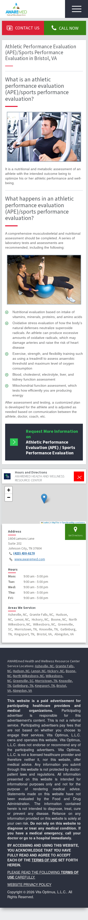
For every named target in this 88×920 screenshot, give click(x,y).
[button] (44, 499)
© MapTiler (54, 522)
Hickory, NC (55, 671)
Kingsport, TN (45, 685)
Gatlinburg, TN (23, 685)
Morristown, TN (46, 680)
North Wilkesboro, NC (28, 676)
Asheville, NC (44, 666)
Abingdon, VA (22, 690)
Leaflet (46, 522)
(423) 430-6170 (24, 553)
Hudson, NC (21, 671)
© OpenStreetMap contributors (72, 522)
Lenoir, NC (38, 671)
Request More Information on (52, 442)
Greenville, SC (23, 680)
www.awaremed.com (29, 559)
